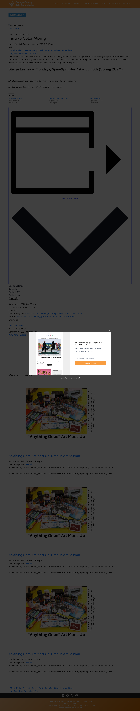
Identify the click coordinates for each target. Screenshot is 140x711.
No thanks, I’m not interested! (70, 378)
